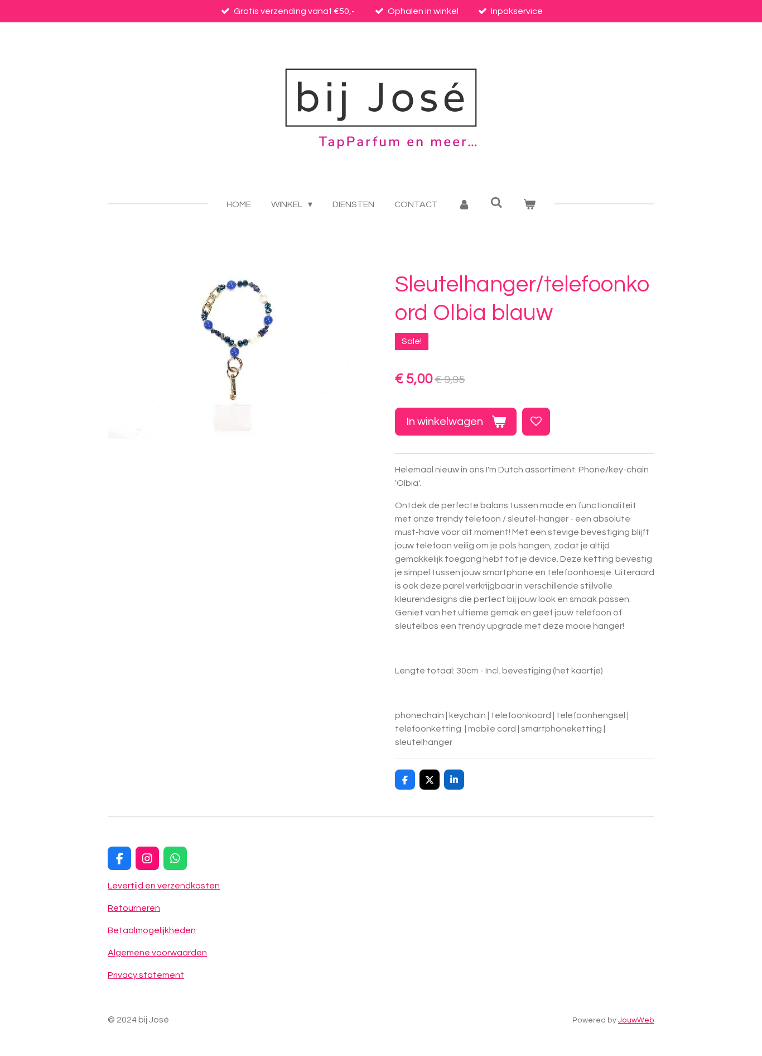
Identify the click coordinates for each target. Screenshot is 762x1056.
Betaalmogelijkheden (152, 930)
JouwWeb (636, 1020)
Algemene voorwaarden (157, 952)
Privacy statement (146, 975)
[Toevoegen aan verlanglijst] (536, 422)
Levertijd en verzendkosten (164, 885)
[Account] (464, 204)
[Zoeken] (496, 202)
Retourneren (134, 908)
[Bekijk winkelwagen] (528, 204)
